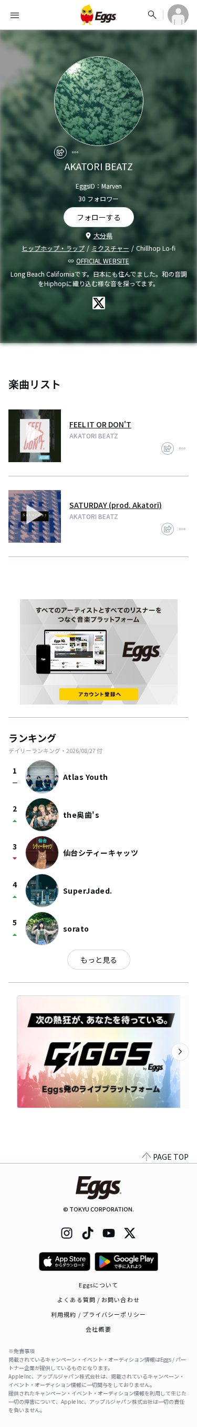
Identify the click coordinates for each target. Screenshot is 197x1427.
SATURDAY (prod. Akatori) (115, 505)
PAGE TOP (171, 1156)
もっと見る (98, 959)
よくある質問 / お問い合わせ (98, 1299)
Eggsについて (99, 1285)
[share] (60, 152)
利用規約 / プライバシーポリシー (98, 1314)
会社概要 (98, 1329)
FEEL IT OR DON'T (100, 424)
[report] (75, 152)
